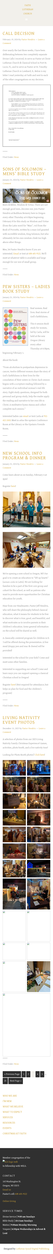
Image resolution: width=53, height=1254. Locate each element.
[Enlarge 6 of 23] (47, 796)
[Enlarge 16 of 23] (47, 882)
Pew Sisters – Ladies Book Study (26, 289)
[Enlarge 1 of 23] (22, 763)
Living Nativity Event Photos (21, 720)
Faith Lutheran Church (27, 9)
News (16, 157)
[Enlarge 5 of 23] (22, 796)
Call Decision (19, 33)
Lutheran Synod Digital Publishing (32, 1248)
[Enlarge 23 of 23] (47, 996)
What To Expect (12, 1112)
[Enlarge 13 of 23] (22, 863)
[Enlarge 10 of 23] (47, 830)
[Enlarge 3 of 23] (22, 780)
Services (8, 1117)
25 (5, 1080)
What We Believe (13, 1106)
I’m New (7, 1101)
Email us (7, 1189)
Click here (39, 754)
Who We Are (10, 1095)
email (25, 416)
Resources (9, 1122)
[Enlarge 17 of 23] (22, 914)
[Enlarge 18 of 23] (47, 914)
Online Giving (9, 1201)
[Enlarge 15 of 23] (22, 882)
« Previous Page (12, 1074)
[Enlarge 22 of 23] (47, 964)
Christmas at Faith (14, 1133)
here (13, 486)
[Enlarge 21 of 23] (22, 964)
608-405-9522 (35, 253)
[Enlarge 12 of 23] (47, 846)
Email (16, 253)
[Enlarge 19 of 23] (22, 946)
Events (7, 1128)
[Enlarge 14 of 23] (47, 863)
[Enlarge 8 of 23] (47, 813)
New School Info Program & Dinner (24, 456)
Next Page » (15, 1080)
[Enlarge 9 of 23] (22, 830)
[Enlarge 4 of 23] (47, 780)
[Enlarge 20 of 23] (47, 946)
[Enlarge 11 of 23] (22, 846)
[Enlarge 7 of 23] (22, 813)
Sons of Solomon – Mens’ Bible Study (24, 171)
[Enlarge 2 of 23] (47, 763)
